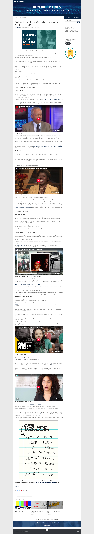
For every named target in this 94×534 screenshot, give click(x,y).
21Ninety (52, 364)
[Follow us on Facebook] (76, 17)
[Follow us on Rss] (78, 17)
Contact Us (40, 14)
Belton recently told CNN (44, 413)
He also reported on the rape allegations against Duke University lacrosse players (47, 146)
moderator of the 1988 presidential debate (52, 99)
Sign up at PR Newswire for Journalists (45, 482)
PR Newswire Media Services (19, 14)
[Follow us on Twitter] (74, 17)
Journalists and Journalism (20, 17)
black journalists (26, 496)
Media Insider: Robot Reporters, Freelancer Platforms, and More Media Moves (53, 511)
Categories (28, 14)
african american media (20, 496)
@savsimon (17, 486)
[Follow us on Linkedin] (77, 17)
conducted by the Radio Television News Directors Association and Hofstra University (40, 64)
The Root (39, 404)
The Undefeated (47, 318)
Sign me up (68, 43)
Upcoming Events (34, 14)
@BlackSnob (32, 404)
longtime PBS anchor (20, 152)
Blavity (18, 364)
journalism (30, 496)
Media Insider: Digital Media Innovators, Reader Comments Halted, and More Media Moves (38, 511)
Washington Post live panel (23, 286)
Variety (20, 225)
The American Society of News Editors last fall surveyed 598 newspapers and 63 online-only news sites (34, 59)
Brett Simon (18, 27)
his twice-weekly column (21, 245)
